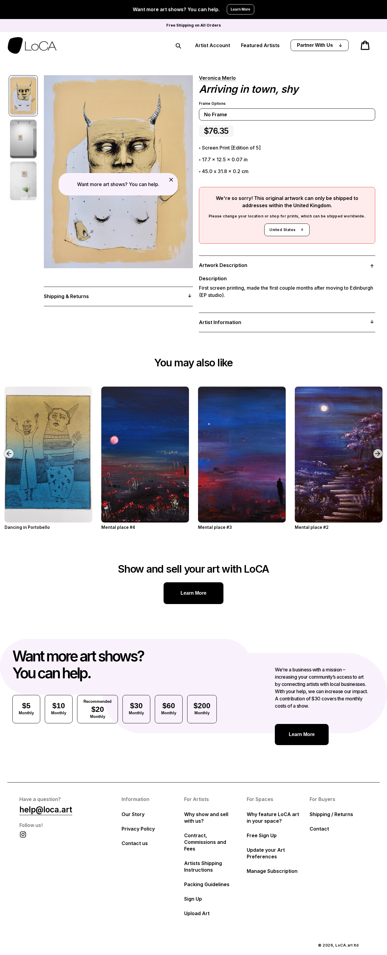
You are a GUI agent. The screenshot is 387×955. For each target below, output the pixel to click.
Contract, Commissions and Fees (205, 842)
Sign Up (193, 899)
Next (378, 449)
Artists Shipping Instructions (203, 866)
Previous (4, 449)
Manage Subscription (272, 871)
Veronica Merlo (217, 78)
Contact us (135, 843)
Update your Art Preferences (266, 853)
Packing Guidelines (206, 884)
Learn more (193, 593)
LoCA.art (344, 945)
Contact (319, 829)
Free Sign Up (262, 835)
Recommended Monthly (97, 709)
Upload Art (197, 913)
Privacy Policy (138, 829)
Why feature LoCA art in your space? (273, 817)
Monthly (26, 708)
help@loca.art (45, 809)
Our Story (133, 814)
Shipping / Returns (331, 814)
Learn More (240, 9)
